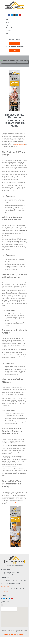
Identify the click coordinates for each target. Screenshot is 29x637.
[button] (2, 605)
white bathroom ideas (20, 144)
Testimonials (8, 30)
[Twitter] (12, 15)
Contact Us (8, 35)
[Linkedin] (17, 15)
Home (7, 19)
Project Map (8, 25)
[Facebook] (9, 15)
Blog (7, 33)
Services (8, 22)
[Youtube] (20, 15)
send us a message (11, 502)
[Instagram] (14, 15)
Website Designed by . (14, 634)
